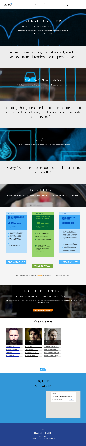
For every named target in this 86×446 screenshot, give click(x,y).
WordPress (39, 438)
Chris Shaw (10, 341)
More (43, 370)
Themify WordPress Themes (48, 438)
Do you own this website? (57, 399)
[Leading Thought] (8, 5)
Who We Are (56, 4)
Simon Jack (49, 341)
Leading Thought (42, 436)
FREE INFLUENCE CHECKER (42, 310)
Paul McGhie (30, 341)
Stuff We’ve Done (46, 4)
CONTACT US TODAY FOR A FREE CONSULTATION (16, 262)
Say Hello (78, 4)
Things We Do (36, 4)
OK (71, 399)
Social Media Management (67, 4)
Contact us (39, 275)
